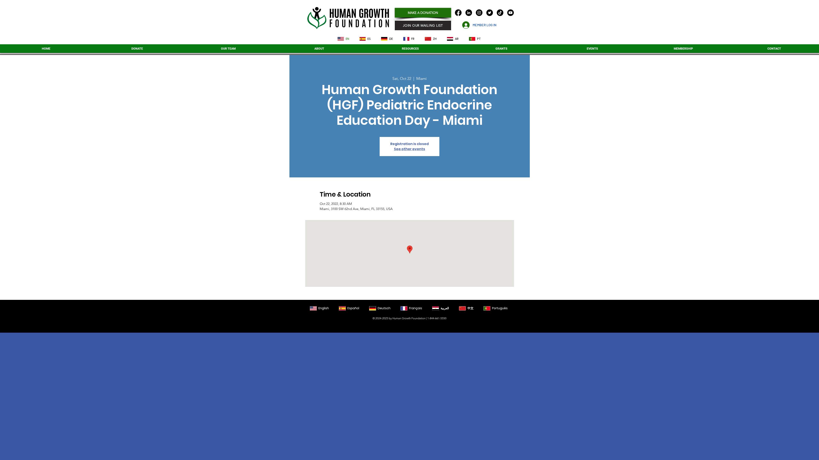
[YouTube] (510, 12)
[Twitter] (489, 12)
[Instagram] (479, 12)
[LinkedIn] (468, 12)
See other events (409, 149)
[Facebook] (458, 12)
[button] (501, 48)
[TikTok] (500, 12)
